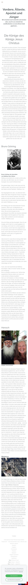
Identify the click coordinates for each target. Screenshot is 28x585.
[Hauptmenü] (2, 2)
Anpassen (21, 571)
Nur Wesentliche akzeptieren (14, 579)
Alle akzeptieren (14, 575)
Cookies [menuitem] (14, 536)
